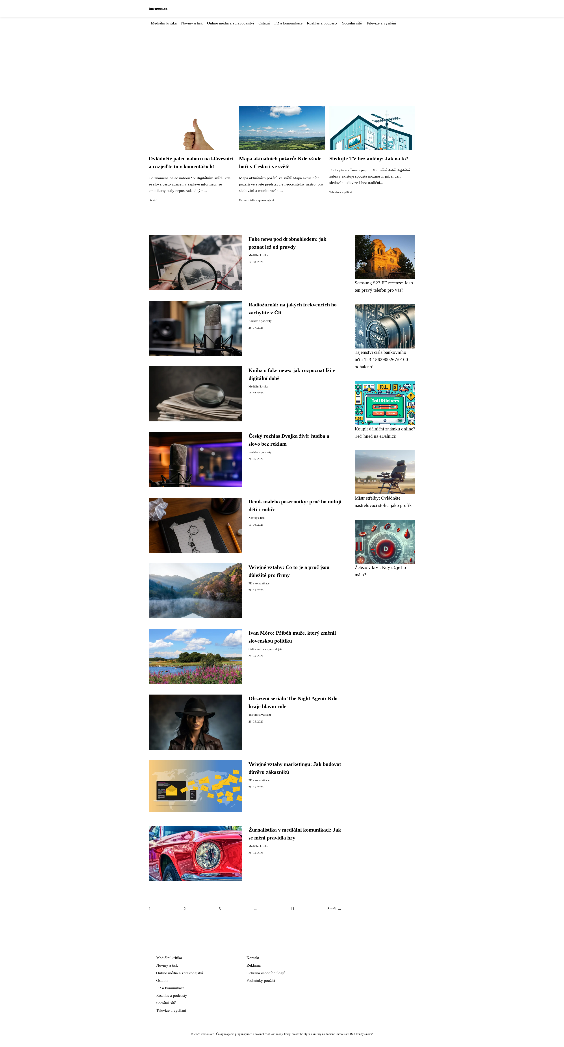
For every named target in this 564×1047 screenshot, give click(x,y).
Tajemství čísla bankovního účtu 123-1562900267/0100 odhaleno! (381, 359)
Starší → (334, 908)
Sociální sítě (352, 23)
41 (292, 908)
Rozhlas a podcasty (322, 23)
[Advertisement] (282, 59)
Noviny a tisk (192, 23)
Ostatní (264, 23)
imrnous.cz (158, 8)
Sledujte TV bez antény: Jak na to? (368, 158)
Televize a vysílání (381, 23)
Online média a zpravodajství (230, 23)
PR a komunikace (288, 23)
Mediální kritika (164, 23)
